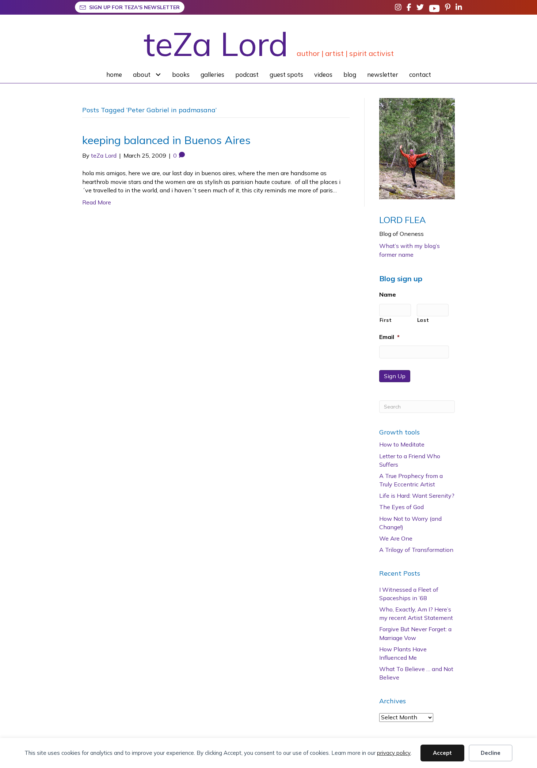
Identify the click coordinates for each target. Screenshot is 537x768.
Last (423, 320)
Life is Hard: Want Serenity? (416, 495)
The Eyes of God (401, 507)
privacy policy (394, 752)
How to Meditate (401, 444)
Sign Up (394, 376)
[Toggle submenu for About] (158, 74)
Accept (442, 752)
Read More (96, 202)
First (386, 320)
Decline (490, 752)
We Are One (395, 538)
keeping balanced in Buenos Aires (166, 140)
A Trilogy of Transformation (416, 549)
